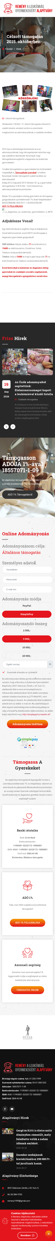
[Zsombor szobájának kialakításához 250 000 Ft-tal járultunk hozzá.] (7, 1157)
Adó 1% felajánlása (27, 922)
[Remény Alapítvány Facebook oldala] (5, 1109)
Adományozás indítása (27, 724)
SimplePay (26, 614)
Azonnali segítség (27, 965)
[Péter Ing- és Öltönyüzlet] (27, 1032)
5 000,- (27, 638)
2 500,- (27, 630)
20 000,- (26, 655)
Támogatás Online (27, 990)
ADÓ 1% (27, 897)
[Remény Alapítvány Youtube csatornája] (12, 1109)
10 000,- (26, 647)
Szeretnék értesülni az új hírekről (22, 672)
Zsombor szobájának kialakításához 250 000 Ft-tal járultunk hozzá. (33, 1159)
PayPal (27, 605)
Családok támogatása (28, 399)
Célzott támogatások (15, 118)
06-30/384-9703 (14, 1194)
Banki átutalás (27, 830)
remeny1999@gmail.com (18, 1201)
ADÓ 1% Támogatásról (20, 494)
